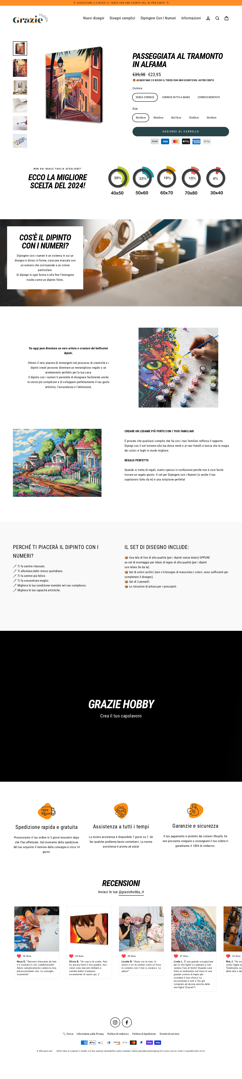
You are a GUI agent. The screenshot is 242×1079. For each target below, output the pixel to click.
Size (135, 108)
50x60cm (158, 117)
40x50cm (141, 117)
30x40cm (211, 117)
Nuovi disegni (93, 18)
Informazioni (191, 18)
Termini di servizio (169, 1034)
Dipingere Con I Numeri (158, 18)
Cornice (137, 88)
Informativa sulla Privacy (90, 1034)
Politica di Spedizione (144, 1034)
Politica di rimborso (118, 1034)
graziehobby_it (133, 892)
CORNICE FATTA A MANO (176, 97)
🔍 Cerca (68, 1034)
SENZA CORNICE (145, 97)
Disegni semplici (122, 18)
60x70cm (176, 117)
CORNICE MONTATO (209, 97)
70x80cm (194, 117)
